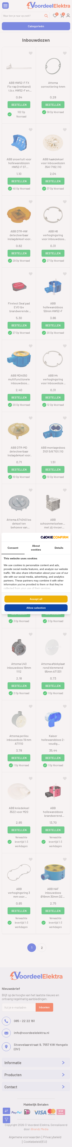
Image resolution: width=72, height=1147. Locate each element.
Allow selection (36, 607)
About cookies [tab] (36, 547)
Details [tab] (59, 547)
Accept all (36, 599)
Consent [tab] (13, 547)
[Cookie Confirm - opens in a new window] (54, 537)
